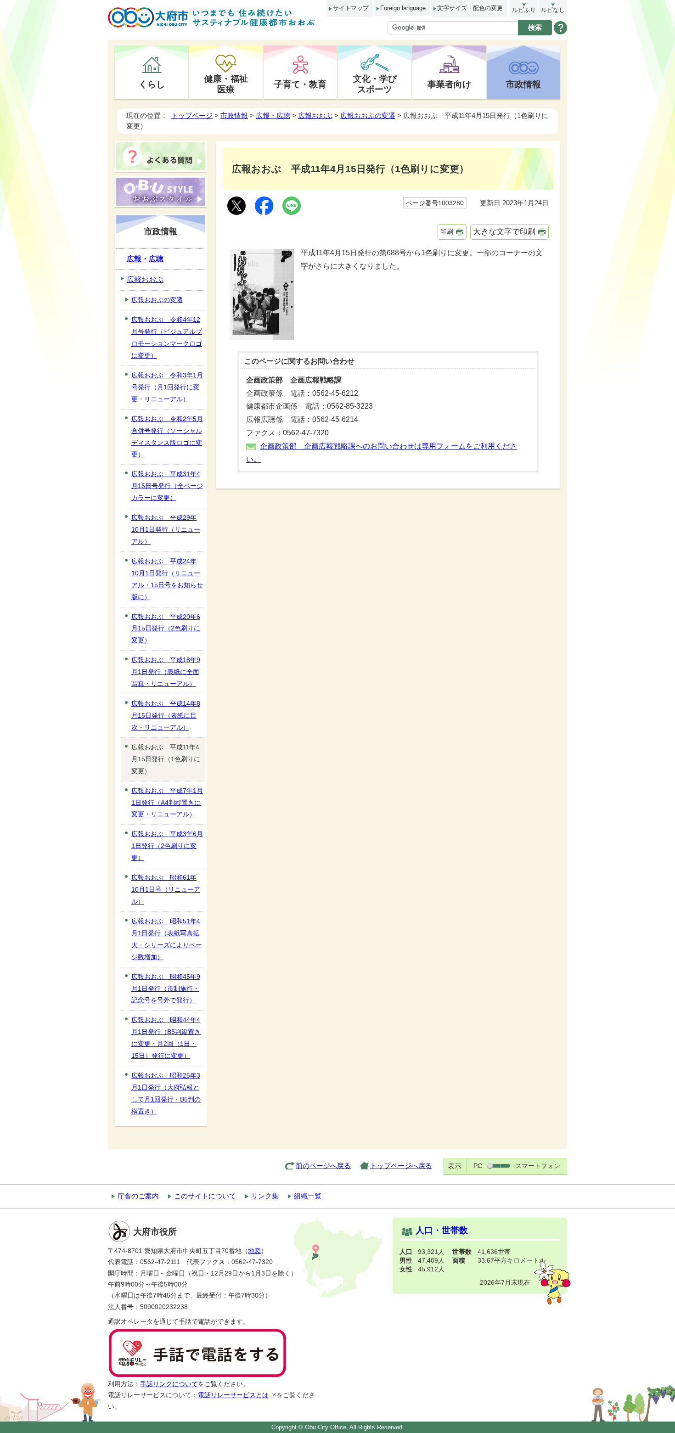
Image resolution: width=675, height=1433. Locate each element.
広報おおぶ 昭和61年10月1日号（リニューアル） (165, 889)
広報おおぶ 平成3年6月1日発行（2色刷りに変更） (167, 845)
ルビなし (553, 9)
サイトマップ (351, 8)
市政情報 (523, 84)
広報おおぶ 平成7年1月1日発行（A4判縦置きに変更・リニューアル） (167, 802)
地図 (254, 1251)
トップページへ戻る (401, 1165)
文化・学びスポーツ (375, 83)
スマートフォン (537, 1165)
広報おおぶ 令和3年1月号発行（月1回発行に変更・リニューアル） (167, 387)
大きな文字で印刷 (504, 231)
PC (477, 1165)
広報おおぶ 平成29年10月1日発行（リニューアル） (165, 529)
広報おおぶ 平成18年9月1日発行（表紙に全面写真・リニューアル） (165, 671)
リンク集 (265, 1196)
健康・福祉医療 (226, 83)
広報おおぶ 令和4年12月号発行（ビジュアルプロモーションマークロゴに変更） (166, 337)
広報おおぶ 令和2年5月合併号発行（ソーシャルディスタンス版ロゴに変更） (167, 436)
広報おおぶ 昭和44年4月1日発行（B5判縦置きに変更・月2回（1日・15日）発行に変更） (166, 1037)
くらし (152, 84)
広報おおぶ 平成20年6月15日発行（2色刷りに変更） (165, 628)
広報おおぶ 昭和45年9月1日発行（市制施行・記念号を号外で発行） (165, 988)
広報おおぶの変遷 (367, 115)
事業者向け (449, 84)
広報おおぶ (315, 115)
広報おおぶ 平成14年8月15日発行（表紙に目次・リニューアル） (165, 715)
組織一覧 (307, 1196)
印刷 (446, 231)
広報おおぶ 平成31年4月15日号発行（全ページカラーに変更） (167, 485)
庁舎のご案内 (138, 1196)
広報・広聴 (273, 115)
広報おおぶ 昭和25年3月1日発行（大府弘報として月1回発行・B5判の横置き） (166, 1093)
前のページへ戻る (323, 1165)
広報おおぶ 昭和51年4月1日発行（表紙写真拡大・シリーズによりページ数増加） (166, 939)
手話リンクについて (169, 1384)
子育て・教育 (300, 84)
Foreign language (403, 8)
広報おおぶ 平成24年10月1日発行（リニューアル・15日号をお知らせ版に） (167, 579)
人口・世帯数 (442, 1230)
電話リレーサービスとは (233, 1395)
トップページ (192, 115)
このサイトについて (205, 1196)
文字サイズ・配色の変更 (470, 8)
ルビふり (524, 9)
